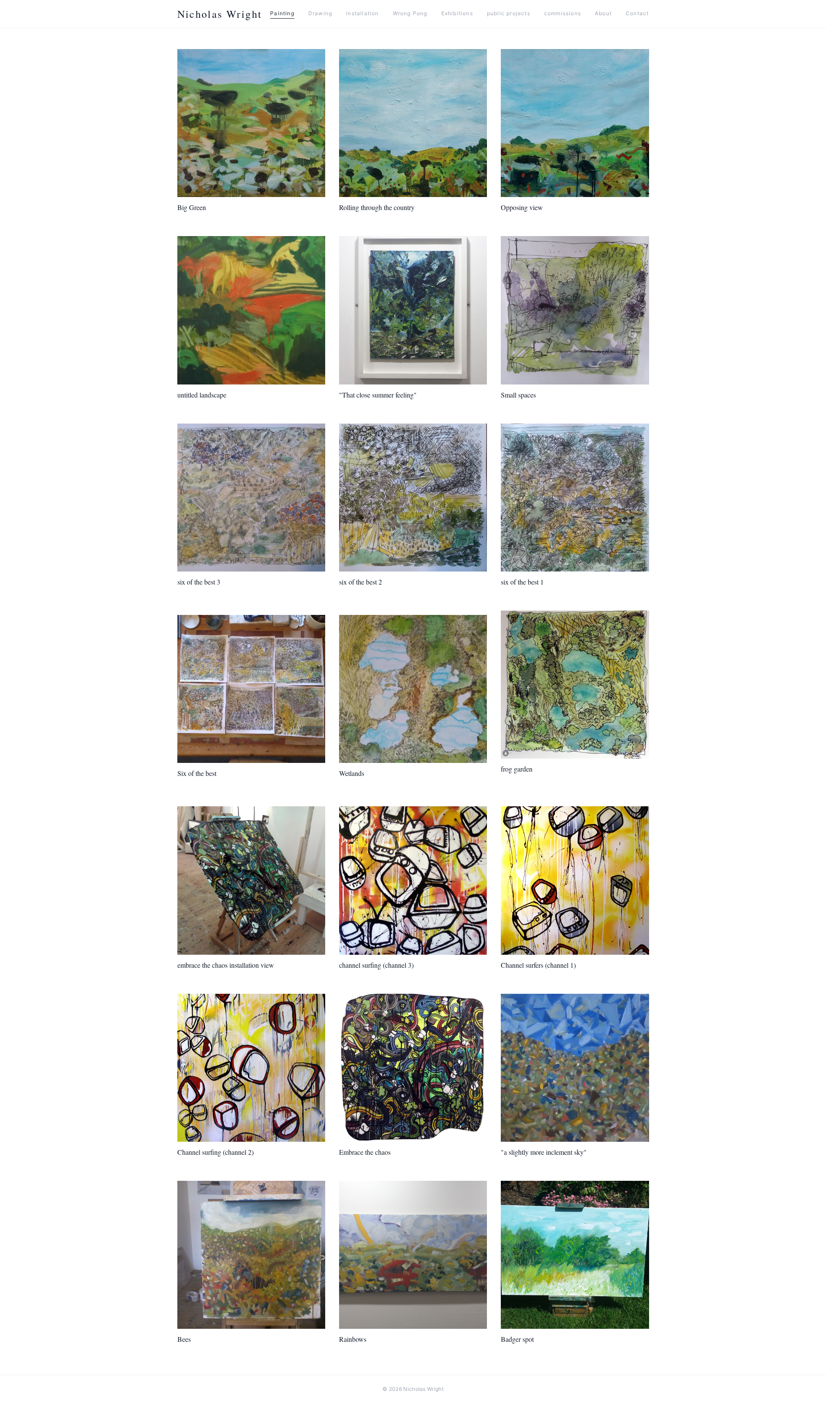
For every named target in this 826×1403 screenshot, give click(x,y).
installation (362, 13)
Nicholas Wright (219, 14)
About (603, 13)
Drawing (320, 13)
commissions (562, 13)
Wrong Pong (410, 13)
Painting (282, 13)
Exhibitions (457, 13)
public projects (508, 13)
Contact (637, 13)
